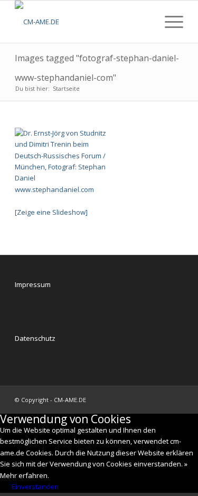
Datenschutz (35, 338)
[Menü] (168, 22)
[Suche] (144, 22)
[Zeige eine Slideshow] (51, 212)
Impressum (33, 284)
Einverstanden (35, 486)
